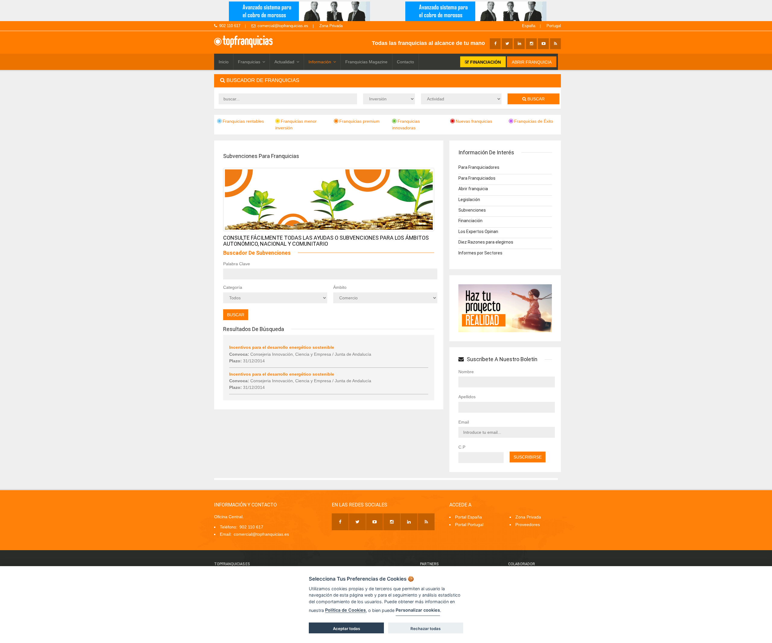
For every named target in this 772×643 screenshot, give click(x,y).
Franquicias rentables (243, 121)
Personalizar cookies (418, 610)
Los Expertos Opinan (478, 231)
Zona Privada (331, 26)
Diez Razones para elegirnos (485, 242)
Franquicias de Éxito (533, 121)
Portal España (468, 517)
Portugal (553, 26)
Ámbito (339, 287)
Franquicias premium (359, 121)
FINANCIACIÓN (485, 62)
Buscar (535, 98)
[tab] (387, 80)
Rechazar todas (425, 628)
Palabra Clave (236, 263)
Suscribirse (528, 457)
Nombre (466, 371)
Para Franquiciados (476, 178)
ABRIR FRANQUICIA (532, 62)
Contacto (405, 61)
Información (319, 61)
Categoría (232, 287)
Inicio (224, 61)
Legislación (469, 199)
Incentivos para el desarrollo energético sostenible (281, 347)
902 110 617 (229, 26)
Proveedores (527, 524)
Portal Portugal (469, 524)
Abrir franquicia (473, 188)
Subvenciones (472, 210)
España (528, 26)
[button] (387, 81)
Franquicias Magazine (366, 61)
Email (463, 422)
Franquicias (249, 61)
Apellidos (467, 396)
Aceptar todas (346, 628)
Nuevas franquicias (474, 121)
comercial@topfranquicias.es (283, 26)
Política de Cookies (345, 610)
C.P (461, 447)
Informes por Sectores (480, 253)
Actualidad (284, 61)
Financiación (470, 220)
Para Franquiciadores (478, 167)
